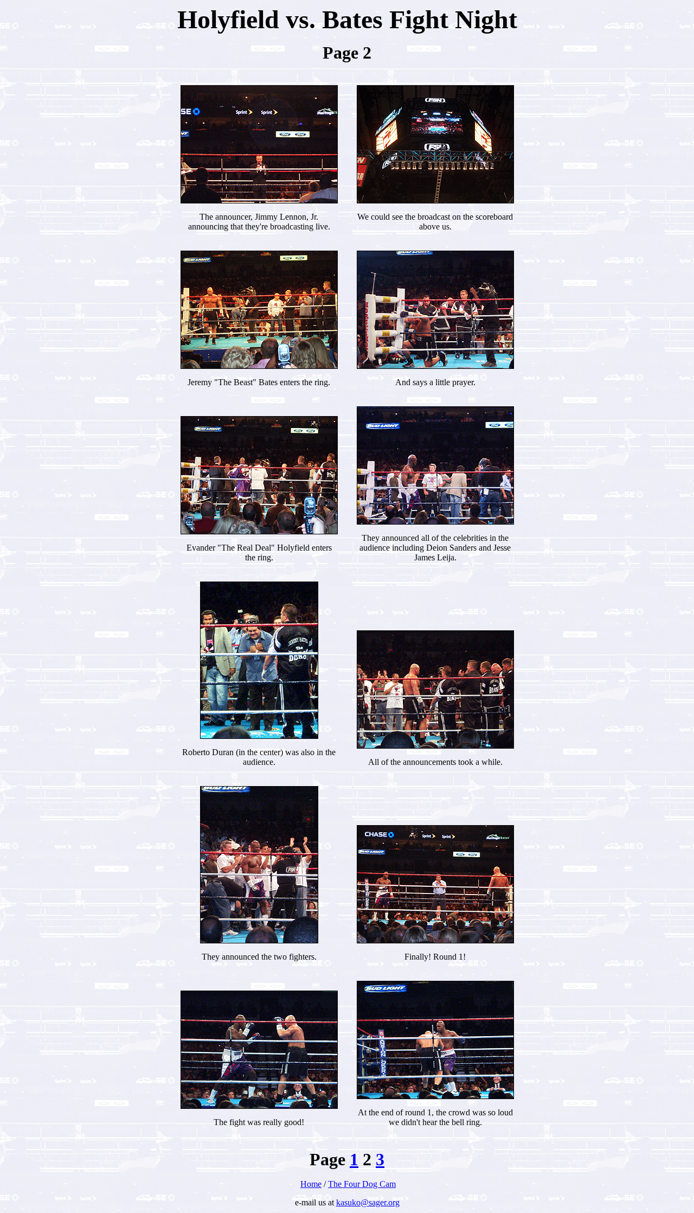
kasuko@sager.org (368, 1202)
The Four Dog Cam (362, 1184)
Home (311, 1184)
